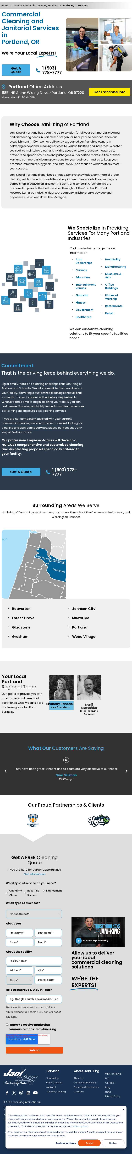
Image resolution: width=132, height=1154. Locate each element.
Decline (113, 1143)
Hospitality (112, 259)
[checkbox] (34, 892)
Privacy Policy (82, 1126)
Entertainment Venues (86, 286)
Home (4, 5)
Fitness (81, 303)
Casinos (81, 270)
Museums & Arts (113, 275)
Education (83, 277)
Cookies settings (66, 1143)
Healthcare (83, 317)
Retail (109, 313)
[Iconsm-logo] (14, 1092)
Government (85, 310)
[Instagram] (21, 1092)
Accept (89, 1143)
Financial (82, 295)
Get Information (35, 874)
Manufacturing (115, 267)
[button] (5, 771)
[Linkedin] (28, 1092)
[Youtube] (35, 1092)
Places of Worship (111, 297)
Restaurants (114, 306)
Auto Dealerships (84, 261)
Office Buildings (111, 286)
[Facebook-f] (6, 1092)
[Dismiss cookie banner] (123, 1110)
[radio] (15, 892)
